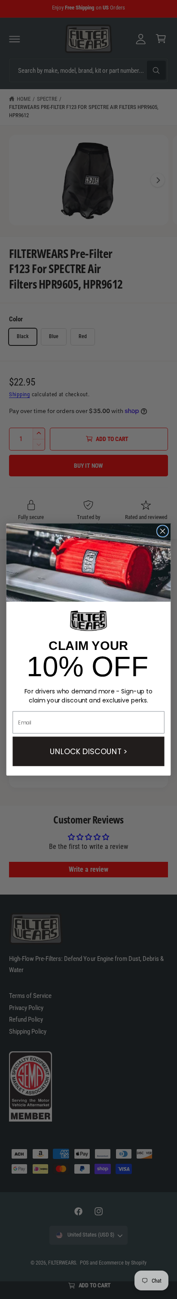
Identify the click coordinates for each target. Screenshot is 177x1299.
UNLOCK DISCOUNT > (88, 751)
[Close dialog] (162, 531)
